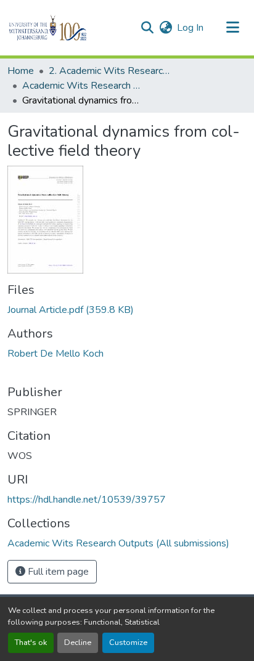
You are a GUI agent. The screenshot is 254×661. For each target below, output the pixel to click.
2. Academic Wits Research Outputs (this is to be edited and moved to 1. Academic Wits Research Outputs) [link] (110, 71)
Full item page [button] (57, 571)
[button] (68, 27)
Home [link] (20, 71)
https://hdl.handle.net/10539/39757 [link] (86, 499)
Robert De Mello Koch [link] (55, 353)
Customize (128, 642)
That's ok (31, 642)
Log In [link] (190, 27)
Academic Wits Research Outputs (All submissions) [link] (83, 85)
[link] (127, 309)
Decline (77, 642)
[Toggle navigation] (233, 27)
